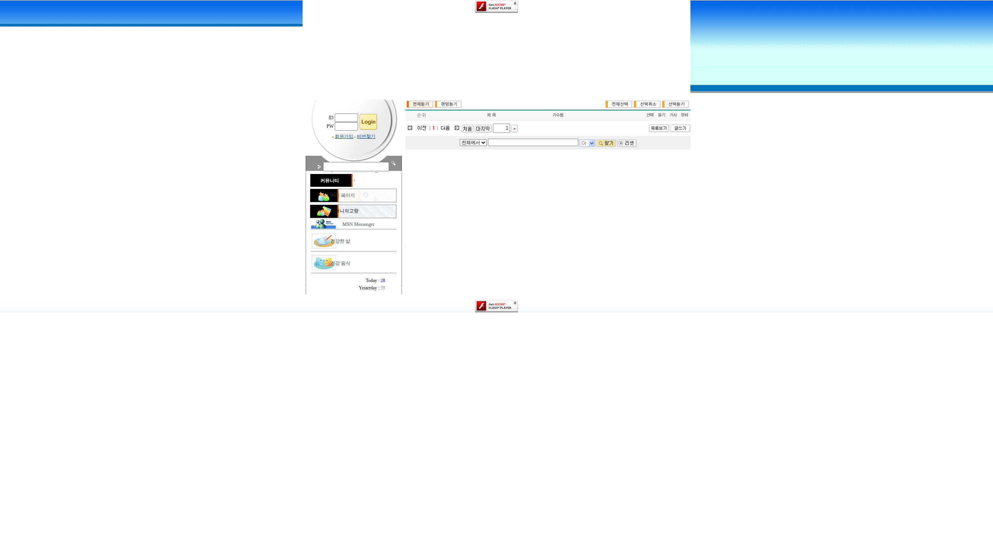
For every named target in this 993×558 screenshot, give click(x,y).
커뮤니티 (329, 180)
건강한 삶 (340, 241)
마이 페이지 (342, 195)
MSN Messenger (358, 224)
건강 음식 (340, 263)
